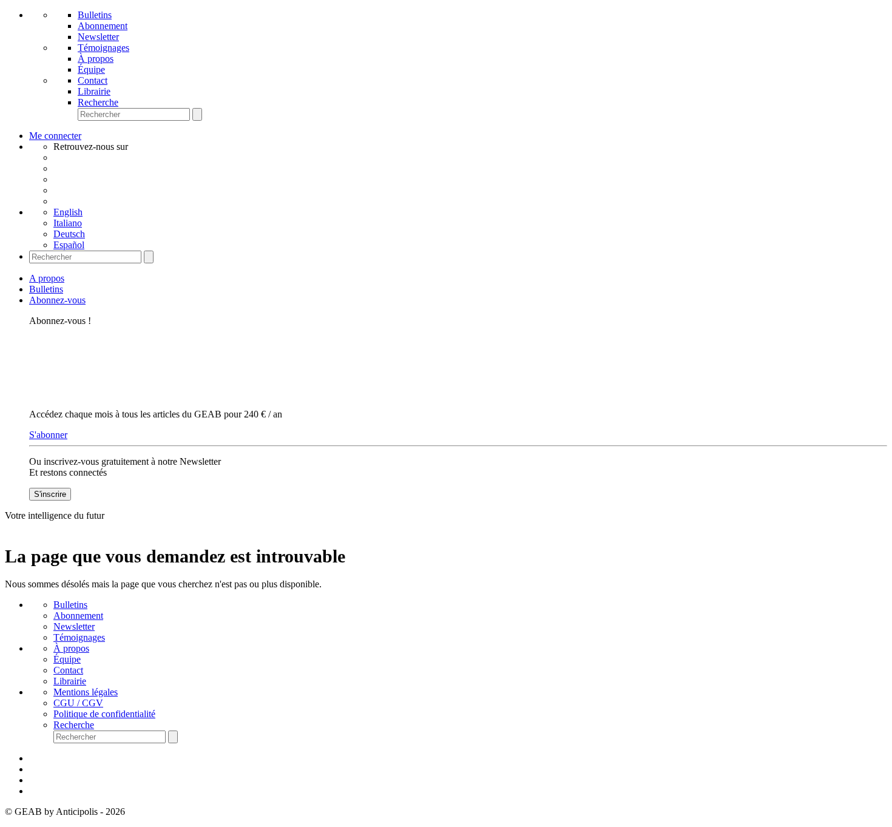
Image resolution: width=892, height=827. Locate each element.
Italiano (67, 223)
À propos (95, 58)
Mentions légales (85, 692)
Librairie (94, 91)
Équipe (91, 69)
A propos (46, 278)
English (68, 212)
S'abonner (48, 435)
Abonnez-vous (57, 300)
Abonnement (102, 26)
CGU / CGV (78, 703)
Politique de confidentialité (104, 714)
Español (68, 245)
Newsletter (98, 37)
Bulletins (95, 15)
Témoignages (103, 47)
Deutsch (69, 234)
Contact (92, 80)
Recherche (98, 102)
